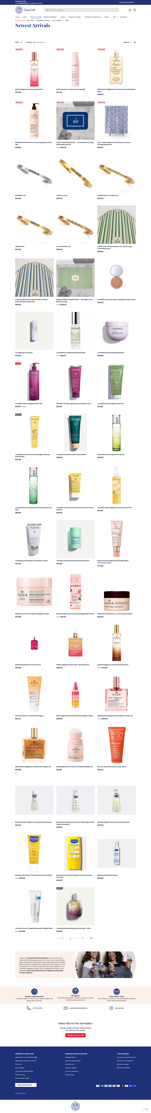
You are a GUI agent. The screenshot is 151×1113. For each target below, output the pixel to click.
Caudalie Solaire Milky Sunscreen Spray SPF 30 (114, 508)
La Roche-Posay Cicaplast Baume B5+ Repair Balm (34, 928)
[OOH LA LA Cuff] (75, 173)
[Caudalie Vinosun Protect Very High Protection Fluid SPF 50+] (34, 433)
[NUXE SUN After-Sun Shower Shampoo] (34, 694)
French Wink (22, 1093)
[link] (60, 938)
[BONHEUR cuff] (34, 173)
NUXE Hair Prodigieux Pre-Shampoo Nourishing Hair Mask (116, 90)
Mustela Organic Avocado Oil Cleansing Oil (113, 822)
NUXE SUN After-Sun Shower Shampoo (29, 716)
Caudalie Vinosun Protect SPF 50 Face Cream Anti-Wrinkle (75, 509)
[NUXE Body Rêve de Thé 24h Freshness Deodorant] (75, 745)
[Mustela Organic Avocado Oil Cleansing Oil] (116, 800)
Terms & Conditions (72, 1071)
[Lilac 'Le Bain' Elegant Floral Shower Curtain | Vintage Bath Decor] (116, 120)
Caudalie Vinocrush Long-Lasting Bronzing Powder (116, 300)
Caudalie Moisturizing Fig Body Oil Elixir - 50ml (73, 928)
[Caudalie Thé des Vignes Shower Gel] (34, 381)
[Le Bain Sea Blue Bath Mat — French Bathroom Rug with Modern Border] (75, 120)
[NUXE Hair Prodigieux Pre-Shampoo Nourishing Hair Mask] (116, 67)
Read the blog (20, 1075)
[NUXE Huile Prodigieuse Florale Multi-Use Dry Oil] (116, 694)
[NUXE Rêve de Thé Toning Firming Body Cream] (34, 592)
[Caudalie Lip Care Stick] (34, 331)
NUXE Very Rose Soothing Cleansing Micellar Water (75, 614)
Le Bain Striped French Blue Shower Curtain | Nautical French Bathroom (31, 301)
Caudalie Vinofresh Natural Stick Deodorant (72, 561)
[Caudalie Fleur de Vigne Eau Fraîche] (116, 433)
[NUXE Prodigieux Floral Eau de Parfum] (34, 67)
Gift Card (18, 1064)
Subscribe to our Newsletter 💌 (26, 1057)
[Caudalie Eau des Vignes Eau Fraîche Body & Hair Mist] (34, 486)
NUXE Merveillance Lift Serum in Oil (28, 665)
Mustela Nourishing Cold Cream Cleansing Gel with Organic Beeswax (75, 823)
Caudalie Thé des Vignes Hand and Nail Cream (73, 404)
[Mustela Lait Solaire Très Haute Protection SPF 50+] (34, 853)
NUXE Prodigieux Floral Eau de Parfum (29, 89)
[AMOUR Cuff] (34, 224)
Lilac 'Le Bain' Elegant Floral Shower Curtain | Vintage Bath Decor (113, 143)
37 (82, 938)
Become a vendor (123, 1064)
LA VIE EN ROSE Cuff (63, 247)
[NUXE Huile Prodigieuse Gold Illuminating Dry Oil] (34, 745)
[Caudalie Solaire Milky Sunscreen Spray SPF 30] (116, 486)
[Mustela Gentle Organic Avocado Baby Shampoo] (34, 800)
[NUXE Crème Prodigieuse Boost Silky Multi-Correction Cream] (116, 539)
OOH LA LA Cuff (61, 195)
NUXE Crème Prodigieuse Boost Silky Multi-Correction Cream (113, 562)
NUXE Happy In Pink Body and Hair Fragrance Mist (74, 716)
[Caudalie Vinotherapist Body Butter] (116, 331)
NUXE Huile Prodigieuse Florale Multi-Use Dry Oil (115, 716)
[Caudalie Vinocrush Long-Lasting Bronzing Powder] (116, 277)
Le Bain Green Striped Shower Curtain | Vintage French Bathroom (114, 248)
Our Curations (56, 20)
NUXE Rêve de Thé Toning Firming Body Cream (32, 614)
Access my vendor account (126, 1057)
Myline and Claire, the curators (25, 1061)
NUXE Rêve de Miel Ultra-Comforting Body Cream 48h (33, 143)
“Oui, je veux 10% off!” (75, 1035)
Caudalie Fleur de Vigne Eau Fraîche (110, 455)
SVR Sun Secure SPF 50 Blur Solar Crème (111, 767)
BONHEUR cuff (20, 195)
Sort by (29, 42)
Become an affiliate (123, 1068)
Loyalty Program (71, 1068)
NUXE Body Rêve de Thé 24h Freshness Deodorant (74, 767)
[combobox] (81, 10)
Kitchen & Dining (74, 17)
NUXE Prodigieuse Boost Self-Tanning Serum (72, 665)
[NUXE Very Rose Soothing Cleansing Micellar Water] (75, 592)
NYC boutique (19, 1068)
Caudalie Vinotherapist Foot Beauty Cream (31, 561)
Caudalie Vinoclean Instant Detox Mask (71, 455)
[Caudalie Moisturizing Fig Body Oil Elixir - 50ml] (75, 906)
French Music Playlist (22, 1078)
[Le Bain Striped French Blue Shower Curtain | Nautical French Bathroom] (34, 277)
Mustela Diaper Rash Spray (107, 875)
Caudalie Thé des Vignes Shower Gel (28, 404)
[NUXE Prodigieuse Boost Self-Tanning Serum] (75, 643)
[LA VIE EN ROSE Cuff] (75, 224)
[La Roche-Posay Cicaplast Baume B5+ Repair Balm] (34, 906)
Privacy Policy (70, 1075)
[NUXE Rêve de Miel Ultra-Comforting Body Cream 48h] (34, 120)
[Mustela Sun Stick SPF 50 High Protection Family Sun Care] (75, 853)
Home (63, 17)
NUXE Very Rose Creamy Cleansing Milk (70, 89)
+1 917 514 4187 (37, 1008)
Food (17, 17)
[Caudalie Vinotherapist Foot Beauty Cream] (34, 539)
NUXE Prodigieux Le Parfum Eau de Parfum (112, 665)
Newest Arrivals (36, 17)
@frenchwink (119, 1008)
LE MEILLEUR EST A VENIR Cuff (107, 195)
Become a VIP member (125, 1061)
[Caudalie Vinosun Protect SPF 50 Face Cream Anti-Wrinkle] (75, 486)
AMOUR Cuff (19, 247)
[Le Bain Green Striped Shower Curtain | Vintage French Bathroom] (116, 224)
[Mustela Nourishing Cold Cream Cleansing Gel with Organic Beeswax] (75, 800)
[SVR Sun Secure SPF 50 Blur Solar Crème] (116, 745)
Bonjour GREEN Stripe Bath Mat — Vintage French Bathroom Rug (74, 301)
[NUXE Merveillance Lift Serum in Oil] (34, 643)
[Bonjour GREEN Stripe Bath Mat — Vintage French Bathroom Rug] (75, 277)
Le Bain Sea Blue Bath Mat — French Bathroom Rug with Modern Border (75, 143)
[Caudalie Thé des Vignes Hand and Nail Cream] (75, 381)
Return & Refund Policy (73, 1061)
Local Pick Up (69, 1064)
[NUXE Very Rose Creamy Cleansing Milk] (75, 67)
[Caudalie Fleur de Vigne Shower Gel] (116, 381)
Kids (114, 17)
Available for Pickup (43, 20)
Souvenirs (123, 17)
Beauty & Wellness (50, 17)
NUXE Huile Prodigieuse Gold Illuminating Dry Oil (33, 767)
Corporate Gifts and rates (24, 1071)
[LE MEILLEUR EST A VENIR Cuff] (116, 173)
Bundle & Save (20, 20)
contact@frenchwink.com (78, 1008)
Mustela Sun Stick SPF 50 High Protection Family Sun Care (74, 876)
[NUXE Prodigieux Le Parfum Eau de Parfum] (116, 643)
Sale (67, 20)
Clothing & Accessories (92, 17)
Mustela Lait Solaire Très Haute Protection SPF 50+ (33, 875)
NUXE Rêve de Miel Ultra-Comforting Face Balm (115, 614)
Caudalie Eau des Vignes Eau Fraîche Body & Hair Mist (33, 509)
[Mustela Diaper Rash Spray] (116, 853)
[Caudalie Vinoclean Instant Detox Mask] (75, 433)
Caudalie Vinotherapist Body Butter (110, 353)
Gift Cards (30, 20)
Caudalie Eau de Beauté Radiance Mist (70, 353)
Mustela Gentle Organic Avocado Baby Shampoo (33, 822)
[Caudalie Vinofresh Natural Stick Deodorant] (75, 539)
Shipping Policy (70, 1057)
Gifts (24, 17)
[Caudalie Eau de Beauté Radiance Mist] (75, 331)
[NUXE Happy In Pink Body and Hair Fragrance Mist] (75, 694)
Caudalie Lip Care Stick (24, 353)
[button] (135, 10)
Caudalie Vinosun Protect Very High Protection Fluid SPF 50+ (32, 456)
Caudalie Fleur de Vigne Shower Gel (110, 404)
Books (107, 17)
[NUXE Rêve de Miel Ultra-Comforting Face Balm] (116, 592)
